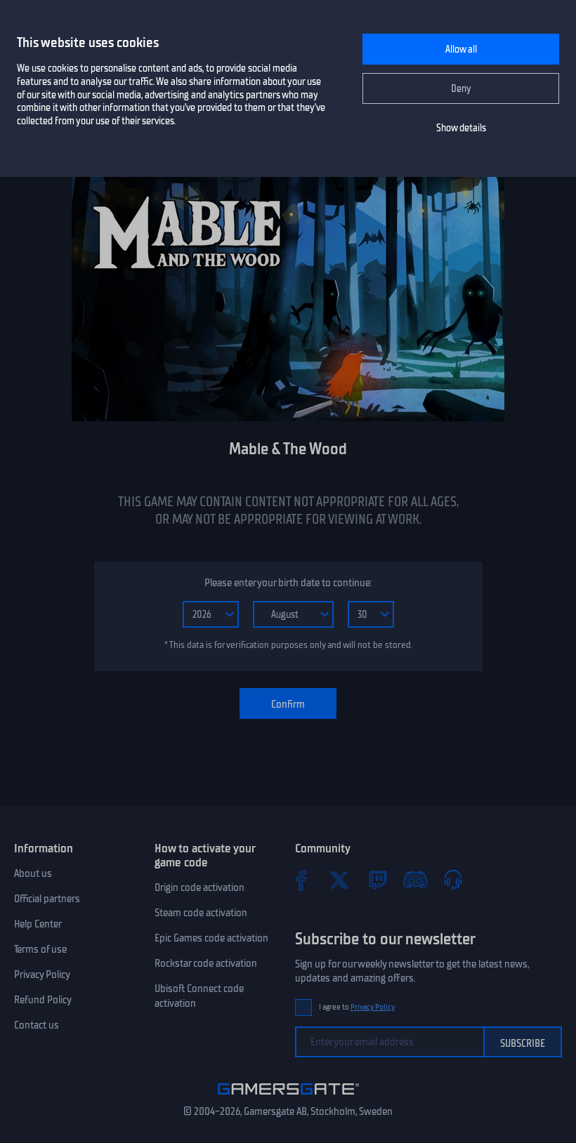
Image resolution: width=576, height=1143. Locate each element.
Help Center (38, 924)
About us (33, 873)
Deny (461, 88)
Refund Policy (43, 1000)
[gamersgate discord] (415, 879)
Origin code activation (199, 887)
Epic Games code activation (211, 938)
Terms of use (40, 949)
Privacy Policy (42, 974)
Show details (461, 128)
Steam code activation (201, 913)
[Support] (453, 880)
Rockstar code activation (206, 963)
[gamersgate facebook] (301, 880)
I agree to (357, 1007)
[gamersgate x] (339, 880)
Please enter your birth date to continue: (288, 583)
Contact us (36, 1025)
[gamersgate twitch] (377, 880)
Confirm (288, 704)
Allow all (461, 49)
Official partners (47, 899)
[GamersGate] (288, 1097)
